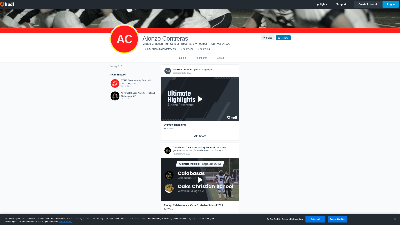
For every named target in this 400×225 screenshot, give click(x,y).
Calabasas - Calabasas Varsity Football (194, 147)
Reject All (315, 219)
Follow (284, 38)
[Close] (395, 219)
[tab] (181, 58)
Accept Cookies (337, 219)
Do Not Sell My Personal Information (285, 219)
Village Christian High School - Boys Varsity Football (175, 43)
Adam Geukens (202, 150)
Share (269, 38)
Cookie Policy (65, 221)
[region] (200, 219)
